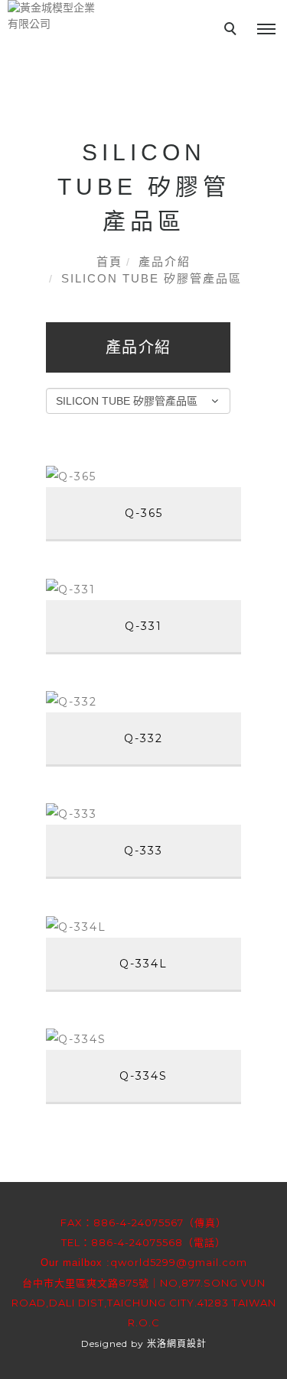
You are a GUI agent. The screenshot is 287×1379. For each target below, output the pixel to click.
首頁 (109, 261)
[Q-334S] (143, 1039)
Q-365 (144, 513)
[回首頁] (53, 16)
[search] (232, 30)
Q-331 (143, 626)
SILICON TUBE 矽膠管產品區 (151, 278)
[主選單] (266, 30)
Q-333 (143, 850)
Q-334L (143, 963)
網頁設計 (187, 1343)
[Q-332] (143, 701)
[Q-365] (143, 476)
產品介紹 (165, 261)
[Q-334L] (143, 926)
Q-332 (143, 738)
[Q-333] (143, 814)
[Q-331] (143, 588)
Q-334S (143, 1076)
